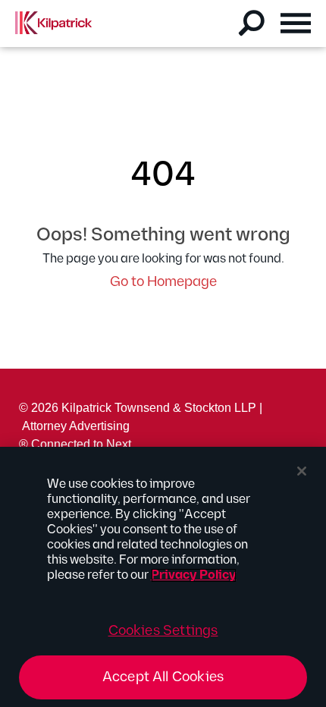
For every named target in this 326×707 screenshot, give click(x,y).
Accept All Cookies (163, 677)
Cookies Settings (163, 631)
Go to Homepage (163, 282)
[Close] (301, 471)
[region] (163, 577)
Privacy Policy (194, 575)
